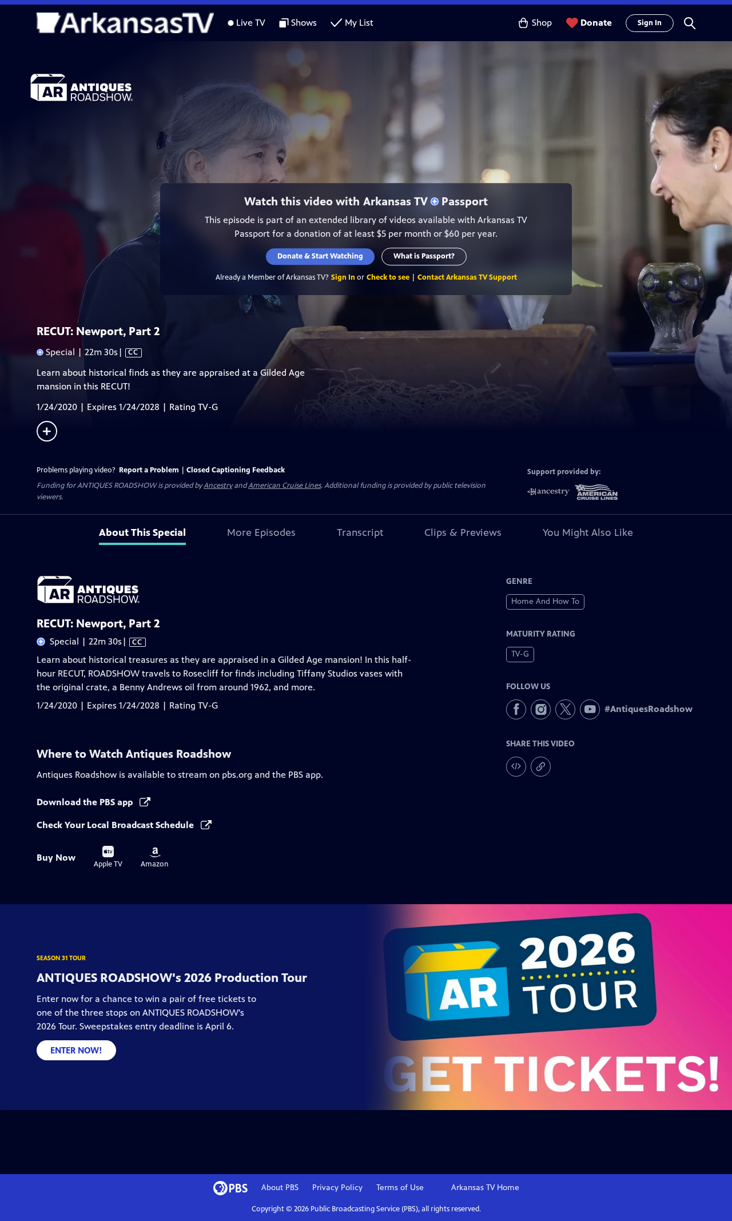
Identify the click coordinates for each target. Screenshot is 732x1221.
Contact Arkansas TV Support (467, 277)
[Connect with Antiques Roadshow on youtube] (590, 709)
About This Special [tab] (142, 532)
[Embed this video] (516, 767)
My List (359, 22)
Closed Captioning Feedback (235, 470)
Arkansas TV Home (485, 1187)
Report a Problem (149, 470)
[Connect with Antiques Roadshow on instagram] (541, 709)
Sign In (650, 22)
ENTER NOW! (76, 1050)
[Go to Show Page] (381, 87)
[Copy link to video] (541, 767)
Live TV (250, 22)
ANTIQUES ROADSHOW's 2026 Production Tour (172, 977)
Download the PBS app (86, 802)
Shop (542, 22)
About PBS (280, 1187)
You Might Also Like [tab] (588, 532)
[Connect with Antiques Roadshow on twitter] (565, 709)
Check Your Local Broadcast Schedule (116, 825)
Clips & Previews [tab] (463, 532)
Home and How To (545, 601)
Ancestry (218, 485)
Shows (304, 22)
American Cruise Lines (284, 485)
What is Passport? (424, 256)
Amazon (155, 858)
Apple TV (108, 857)
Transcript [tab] (360, 532)
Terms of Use (400, 1187)
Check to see (388, 277)
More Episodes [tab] (261, 532)
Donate (596, 22)
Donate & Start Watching (320, 256)
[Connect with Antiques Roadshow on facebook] (516, 709)
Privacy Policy (337, 1187)
